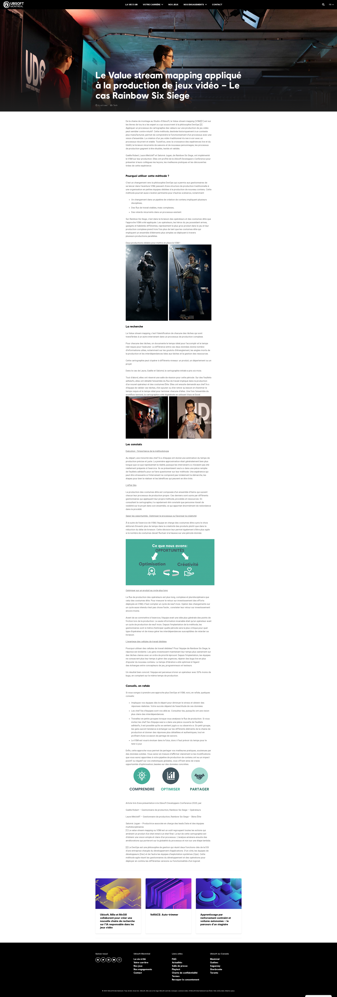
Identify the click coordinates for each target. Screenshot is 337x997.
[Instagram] (119, 959)
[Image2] (147, 283)
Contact (138, 972)
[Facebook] (97, 959)
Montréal (214, 959)
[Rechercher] (323, 4)
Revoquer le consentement (185, 979)
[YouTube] (114, 959)
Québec (214, 962)
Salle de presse (180, 966)
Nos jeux (138, 966)
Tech (115, 105)
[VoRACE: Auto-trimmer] (168, 906)
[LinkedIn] (108, 959)
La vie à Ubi (140, 959)
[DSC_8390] (190, 417)
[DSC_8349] (147, 417)
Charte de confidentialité (185, 972)
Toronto (214, 972)
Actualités (177, 962)
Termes (176, 976)
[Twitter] (103, 959)
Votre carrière (141, 962)
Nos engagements (143, 969)
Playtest (176, 969)
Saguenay (215, 966)
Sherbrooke (216, 969)
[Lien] (13, 4)
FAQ (174, 959)
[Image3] (190, 283)
